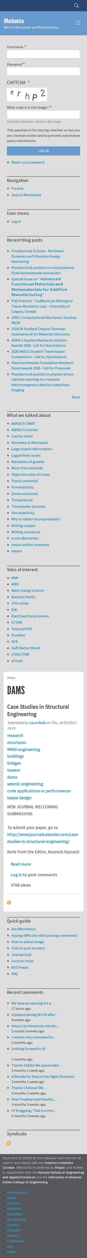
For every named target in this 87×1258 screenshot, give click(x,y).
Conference (16, 1241)
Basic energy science (27, 590)
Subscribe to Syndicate (8, 1143)
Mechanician (16, 1219)
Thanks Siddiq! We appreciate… (36, 1065)
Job (10, 1246)
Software (14, 1230)
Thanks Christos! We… (29, 1087)
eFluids (17, 660)
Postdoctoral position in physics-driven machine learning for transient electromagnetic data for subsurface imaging (42, 382)
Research (14, 1208)
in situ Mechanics (24, 538)
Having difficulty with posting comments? (44, 935)
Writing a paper (23, 525)
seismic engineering (25, 783)
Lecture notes (22, 960)
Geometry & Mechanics (29, 442)
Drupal (60, 1167)
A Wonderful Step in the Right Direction (42, 1076)
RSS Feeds (19, 967)
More (76, 397)
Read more (21, 864)
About (12, 1197)
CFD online (20, 603)
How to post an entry (28, 948)
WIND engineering (23, 749)
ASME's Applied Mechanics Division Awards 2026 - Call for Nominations (39, 343)
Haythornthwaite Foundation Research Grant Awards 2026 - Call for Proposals (42, 365)
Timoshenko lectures (28, 506)
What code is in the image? (28, 107)
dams (12, 777)
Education (15, 1214)
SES (14, 641)
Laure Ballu (37, 722)
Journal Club (21, 954)
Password (14, 64)
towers (13, 770)
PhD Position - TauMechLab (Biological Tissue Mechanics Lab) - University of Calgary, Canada (42, 306)
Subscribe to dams (9, 902)
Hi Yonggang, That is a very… (34, 1110)
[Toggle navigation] (78, 22)
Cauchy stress (22, 436)
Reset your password (27, 162)
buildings (15, 756)
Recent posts (17, 1192)
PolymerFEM (21, 628)
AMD (15, 584)
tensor (16, 550)
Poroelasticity (22, 487)
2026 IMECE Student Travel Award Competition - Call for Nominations (39, 354)
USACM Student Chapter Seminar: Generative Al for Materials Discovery (40, 331)
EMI (14, 609)
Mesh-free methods (27, 467)
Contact (13, 1203)
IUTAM (16, 622)
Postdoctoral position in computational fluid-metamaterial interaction (42, 270)
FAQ (14, 973)
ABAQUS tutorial (24, 429)
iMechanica (14, 21)
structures (16, 742)
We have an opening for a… (32, 1003)
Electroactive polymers (30, 615)
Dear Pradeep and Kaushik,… (34, 1099)
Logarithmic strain (25, 455)
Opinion (13, 1224)
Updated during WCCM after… (35, 1014)
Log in (16, 874)
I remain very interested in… (34, 1037)
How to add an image (27, 941)
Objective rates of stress (30, 474)
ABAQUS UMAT (23, 423)
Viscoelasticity (23, 512)
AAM (14, 577)
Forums (17, 188)
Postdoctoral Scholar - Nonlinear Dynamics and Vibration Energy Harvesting (37, 256)
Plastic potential (24, 480)
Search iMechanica (26, 194)
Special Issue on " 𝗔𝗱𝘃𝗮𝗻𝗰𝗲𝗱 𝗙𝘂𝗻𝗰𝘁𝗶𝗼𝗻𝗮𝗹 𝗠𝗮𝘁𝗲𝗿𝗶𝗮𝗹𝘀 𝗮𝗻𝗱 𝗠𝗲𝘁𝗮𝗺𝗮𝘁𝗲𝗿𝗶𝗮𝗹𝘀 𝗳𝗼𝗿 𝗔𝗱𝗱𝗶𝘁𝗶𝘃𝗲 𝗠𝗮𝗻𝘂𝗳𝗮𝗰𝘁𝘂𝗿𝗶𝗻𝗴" (39, 286)
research (15, 735)
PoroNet (18, 635)
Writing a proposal (25, 531)
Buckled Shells (23, 596)
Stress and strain (24, 493)
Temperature (22, 499)
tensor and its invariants (30, 544)
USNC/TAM (20, 654)
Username (15, 46)
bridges (14, 763)
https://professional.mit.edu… (35, 1025)
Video (11, 1251)
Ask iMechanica (23, 928)
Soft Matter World (25, 647)
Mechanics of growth (27, 461)
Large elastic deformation (31, 448)
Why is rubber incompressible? (35, 519)
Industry (13, 1235)
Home (11, 678)
